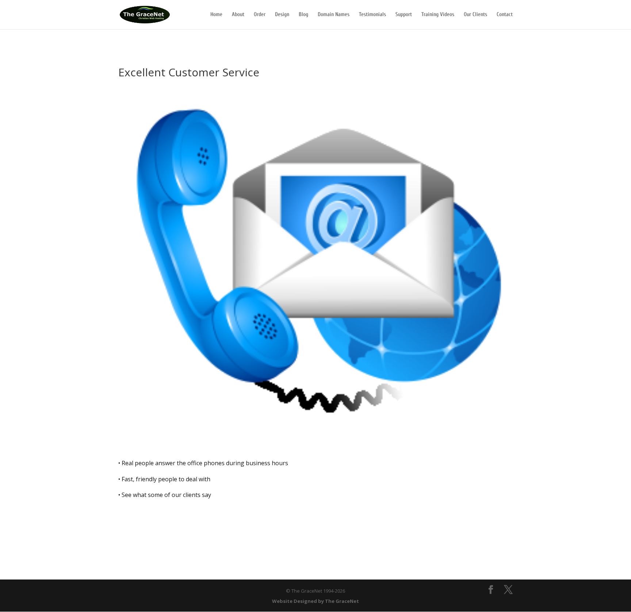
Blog (303, 15)
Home (216, 15)
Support (403, 15)
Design (282, 15)
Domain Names (333, 15)
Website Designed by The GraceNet (315, 601)
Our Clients (475, 15)
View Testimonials (154, 519)
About (238, 15)
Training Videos (437, 15)
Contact (505, 15)
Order (259, 15)
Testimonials (372, 15)
